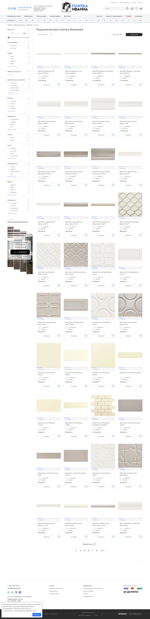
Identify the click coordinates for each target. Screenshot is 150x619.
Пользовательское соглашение (93, 588)
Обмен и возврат (88, 591)
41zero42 (12, 169)
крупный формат (15, 88)
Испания (12, 140)
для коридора (14, 208)
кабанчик (13, 190)
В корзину (47, 85)
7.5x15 (12, 59)
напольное (13, 45)
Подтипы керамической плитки (18, 222)
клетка (12, 106)
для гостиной (14, 210)
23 (102, 551)
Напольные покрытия (85, 615)
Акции (134, 2)
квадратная (13, 192)
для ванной (13, 203)
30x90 (12, 63)
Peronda (12, 167)
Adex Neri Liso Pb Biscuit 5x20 (130, 373)
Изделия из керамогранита (114, 16)
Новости (85, 594)
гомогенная (13, 83)
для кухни (13, 205)
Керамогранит (28, 16)
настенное (13, 48)
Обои (96, 615)
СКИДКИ (128, 16)
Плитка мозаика (41, 16)
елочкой (12, 103)
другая (12, 187)
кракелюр (13, 108)
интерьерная (14, 85)
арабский (13, 148)
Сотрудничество (88, 596)
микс (11, 127)
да (11, 74)
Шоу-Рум (99, 16)
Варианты (29, 25)
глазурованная (14, 119)
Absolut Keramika (15, 171)
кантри (12, 153)
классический (14, 156)
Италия (12, 138)
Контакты (140, 2)
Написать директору (22, 10)
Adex (11, 174)
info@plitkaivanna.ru (14, 588)
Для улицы (67, 16)
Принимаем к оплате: (130, 586)
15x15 (12, 56)
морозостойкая (14, 90)
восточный (13, 151)
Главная (10, 25)
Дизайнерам (138, 16)
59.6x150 (12, 61)
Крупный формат (55, 16)
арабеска (13, 185)
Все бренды (12, 20)
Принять (37, 615)
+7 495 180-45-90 (24, 8)
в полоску (13, 101)
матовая (12, 124)
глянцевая (13, 122)
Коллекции (117, 34)
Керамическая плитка (14, 16)
